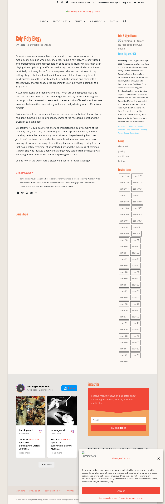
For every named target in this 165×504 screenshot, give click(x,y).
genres (78, 21)
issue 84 (123, 284)
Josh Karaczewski (24, 172)
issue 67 (135, 336)
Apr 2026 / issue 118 (80, 3)
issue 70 (123, 329)
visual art (123, 146)
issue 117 (137, 176)
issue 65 (135, 342)
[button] (158, 458)
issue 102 (124, 227)
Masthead (20, 491)
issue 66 (123, 342)
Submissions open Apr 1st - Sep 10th (114, 3)
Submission (35, 491)
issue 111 (137, 195)
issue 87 (135, 272)
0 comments (45, 45)
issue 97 (135, 240)
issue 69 (135, 329)
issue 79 (135, 297)
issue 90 (123, 265)
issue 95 (135, 246)
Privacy (70, 491)
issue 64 (123, 348)
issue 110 (124, 201)
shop (112, 21)
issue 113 (137, 188)
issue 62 (123, 355)
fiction (121, 161)
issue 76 (123, 310)
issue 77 (135, 304)
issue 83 (135, 284)
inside (43, 21)
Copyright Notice (54, 491)
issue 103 (137, 220)
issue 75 (135, 310)
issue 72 (123, 323)
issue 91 (135, 259)
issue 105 (137, 214)
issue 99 (136, 233)
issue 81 (135, 291)
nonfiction (32, 45)
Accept (121, 490)
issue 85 (135, 278)
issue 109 (137, 201)
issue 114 (124, 188)
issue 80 (123, 297)
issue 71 (135, 323)
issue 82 (123, 291)
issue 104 (124, 220)
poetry (121, 151)
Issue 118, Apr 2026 (127, 54)
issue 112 (124, 195)
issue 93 (135, 252)
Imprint (140, 498)
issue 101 (137, 227)
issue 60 (123, 361)
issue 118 (124, 176)
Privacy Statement (127, 498)
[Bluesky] (67, 3)
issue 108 (124, 208)
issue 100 (124, 233)
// (94, 3)
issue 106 (124, 214)
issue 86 (123, 278)
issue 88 (123, 272)
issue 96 (123, 246)
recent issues (60, 21)
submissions (96, 21)
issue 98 (123, 240)
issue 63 (135, 348)
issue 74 (123, 316)
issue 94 (123, 252)
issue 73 (135, 316)
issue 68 (123, 336)
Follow (71, 388)
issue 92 (123, 259)
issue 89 (135, 265)
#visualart (34, 439)
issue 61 (135, 355)
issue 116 (124, 182)
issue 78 (123, 304)
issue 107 (137, 208)
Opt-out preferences (108, 498)
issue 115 (137, 182)
